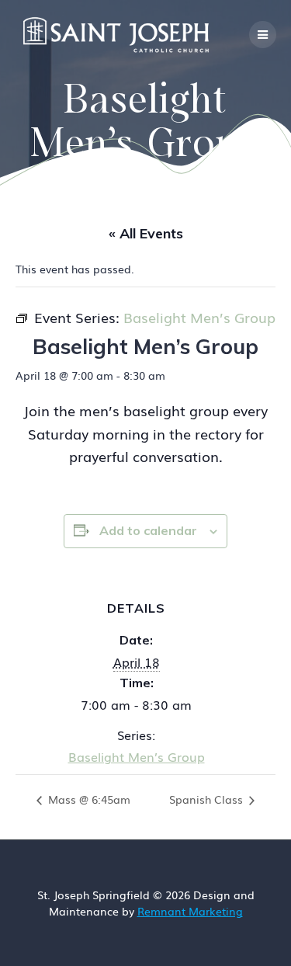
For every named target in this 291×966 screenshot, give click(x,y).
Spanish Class (207, 799)
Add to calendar (148, 530)
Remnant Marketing (190, 911)
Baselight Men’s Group (136, 756)
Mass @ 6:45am (87, 799)
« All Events (146, 233)
